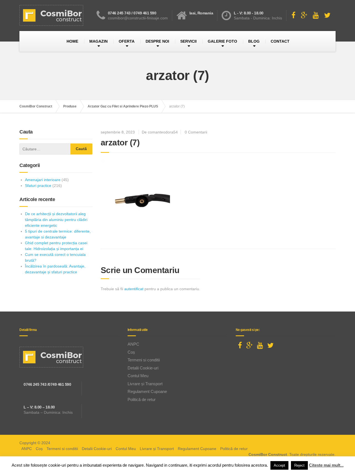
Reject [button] (299, 465)
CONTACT (280, 41)
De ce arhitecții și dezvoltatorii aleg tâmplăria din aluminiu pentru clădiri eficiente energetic (56, 220)
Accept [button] (279, 465)
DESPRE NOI (157, 41)
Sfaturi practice (38, 185)
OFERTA (127, 41)
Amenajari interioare (42, 180)
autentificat (133, 289)
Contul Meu (138, 375)
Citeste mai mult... (326, 465)
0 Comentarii (196, 132)
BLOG (254, 41)
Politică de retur (142, 399)
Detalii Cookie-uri (143, 368)
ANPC (133, 344)
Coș (131, 352)
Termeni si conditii (144, 360)
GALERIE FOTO (222, 41)
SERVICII (188, 41)
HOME (72, 41)
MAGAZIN (98, 41)
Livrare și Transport (145, 383)
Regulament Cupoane (147, 391)
